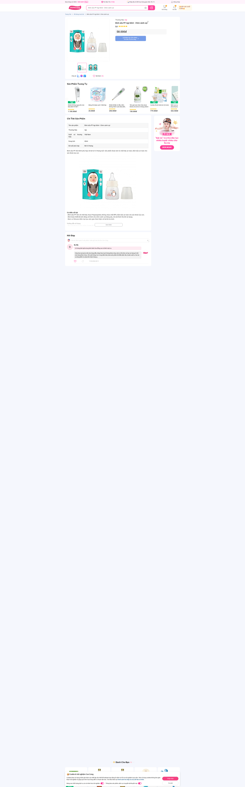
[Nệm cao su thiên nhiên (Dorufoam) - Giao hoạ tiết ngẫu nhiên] (174, 102)
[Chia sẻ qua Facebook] (85, 76)
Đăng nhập (176, 2)
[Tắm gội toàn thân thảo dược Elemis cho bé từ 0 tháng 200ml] (139, 94)
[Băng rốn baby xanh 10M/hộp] (98, 94)
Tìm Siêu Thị (109, 2)
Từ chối (170, 783)
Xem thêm (109, 225)
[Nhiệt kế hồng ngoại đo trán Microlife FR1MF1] (77, 94)
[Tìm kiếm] (151, 7)
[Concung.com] (75, 7)
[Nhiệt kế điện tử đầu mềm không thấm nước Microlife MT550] (118, 94)
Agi (126, 20)
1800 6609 (80, 2)
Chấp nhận (170, 778)
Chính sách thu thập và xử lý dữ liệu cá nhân (130, 779)
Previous (68, 101)
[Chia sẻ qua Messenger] (81, 76)
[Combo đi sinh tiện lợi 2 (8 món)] (159, 94)
